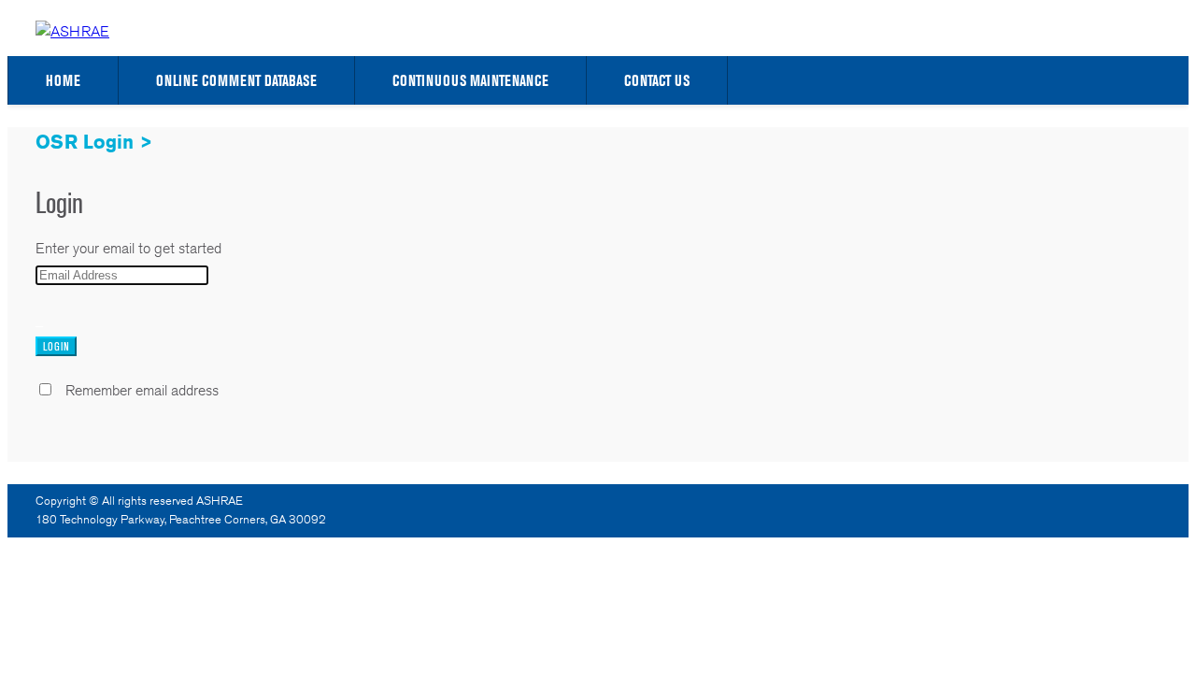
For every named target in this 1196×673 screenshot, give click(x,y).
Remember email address (142, 390)
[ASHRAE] (72, 31)
